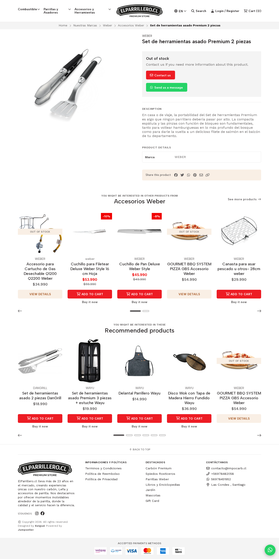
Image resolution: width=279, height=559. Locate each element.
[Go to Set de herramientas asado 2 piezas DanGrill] (40, 361)
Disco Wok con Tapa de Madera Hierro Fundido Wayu (189, 398)
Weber (107, 25)
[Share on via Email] (201, 175)
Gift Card (152, 500)
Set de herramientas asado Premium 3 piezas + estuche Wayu (90, 398)
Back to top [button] (141, 449)
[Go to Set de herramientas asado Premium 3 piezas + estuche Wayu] (90, 361)
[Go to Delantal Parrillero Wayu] (139, 361)
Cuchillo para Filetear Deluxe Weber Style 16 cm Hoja (89, 269)
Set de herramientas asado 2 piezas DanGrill (40, 395)
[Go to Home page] (139, 10)
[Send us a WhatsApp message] (270, 550)
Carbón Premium (159, 468)
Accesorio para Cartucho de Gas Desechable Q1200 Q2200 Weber (40, 271)
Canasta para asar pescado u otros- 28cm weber (239, 269)
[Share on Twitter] (182, 175)
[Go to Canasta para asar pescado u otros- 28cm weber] (239, 231)
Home (63, 25)
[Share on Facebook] (176, 175)
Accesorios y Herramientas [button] (85, 10)
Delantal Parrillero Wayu (139, 393)
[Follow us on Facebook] (42, 513)
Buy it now (90, 302)
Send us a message (168, 87)
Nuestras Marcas (85, 25)
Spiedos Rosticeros (160, 473)
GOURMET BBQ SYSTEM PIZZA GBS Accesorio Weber (189, 269)
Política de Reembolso (102, 473)
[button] (207, 175)
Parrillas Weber (157, 479)
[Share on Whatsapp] (188, 175)
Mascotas (153, 495)
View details (40, 294)
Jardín (150, 490)
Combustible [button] (27, 9)
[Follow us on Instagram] (36, 513)
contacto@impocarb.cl (228, 468)
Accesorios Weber (131, 25)
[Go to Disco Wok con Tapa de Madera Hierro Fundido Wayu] (189, 361)
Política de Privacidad (101, 479)
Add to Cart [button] (92, 294)
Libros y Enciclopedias (163, 484)
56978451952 (221, 479)
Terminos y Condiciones (103, 468)
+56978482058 (222, 473)
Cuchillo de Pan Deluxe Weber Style (139, 266)
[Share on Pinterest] (195, 175)
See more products (242, 199)
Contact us (162, 75)
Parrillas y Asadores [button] (51, 10)
